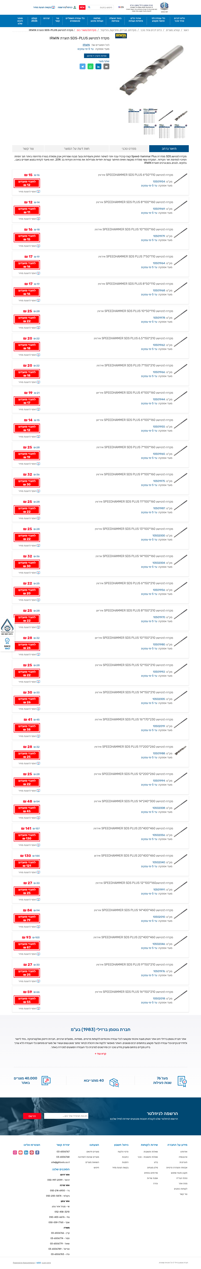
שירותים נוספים (151, 1173)
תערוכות (183, 1162)
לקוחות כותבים (180, 1188)
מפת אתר (183, 1183)
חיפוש (96, 1167)
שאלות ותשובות (151, 1151)
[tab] (169, 149)
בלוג (156, 1162)
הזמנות (125, 1162)
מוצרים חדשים (93, 1151)
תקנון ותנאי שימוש (179, 1173)
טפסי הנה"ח (181, 1178)
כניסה (69, 7)
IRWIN (86, 45)
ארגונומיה (183, 1157)
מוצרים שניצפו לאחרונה (88, 1157)
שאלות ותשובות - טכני (148, 1157)
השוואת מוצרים (92, 1162)
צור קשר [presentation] (28, 149)
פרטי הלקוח (123, 1151)
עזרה (155, 1183)
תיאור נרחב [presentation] (169, 149)
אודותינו (183, 1151)
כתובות (125, 1157)
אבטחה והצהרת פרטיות (176, 1167)
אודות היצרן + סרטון (96, 55)
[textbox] (100, 7)
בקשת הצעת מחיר (120, 1167)
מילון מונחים (152, 1167)
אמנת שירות (152, 1178)
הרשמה (61, 7)
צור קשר (183, 1194)
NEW (82, 7)
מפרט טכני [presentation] (129, 149)
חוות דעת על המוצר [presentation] (76, 149)
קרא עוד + (100, 1053)
